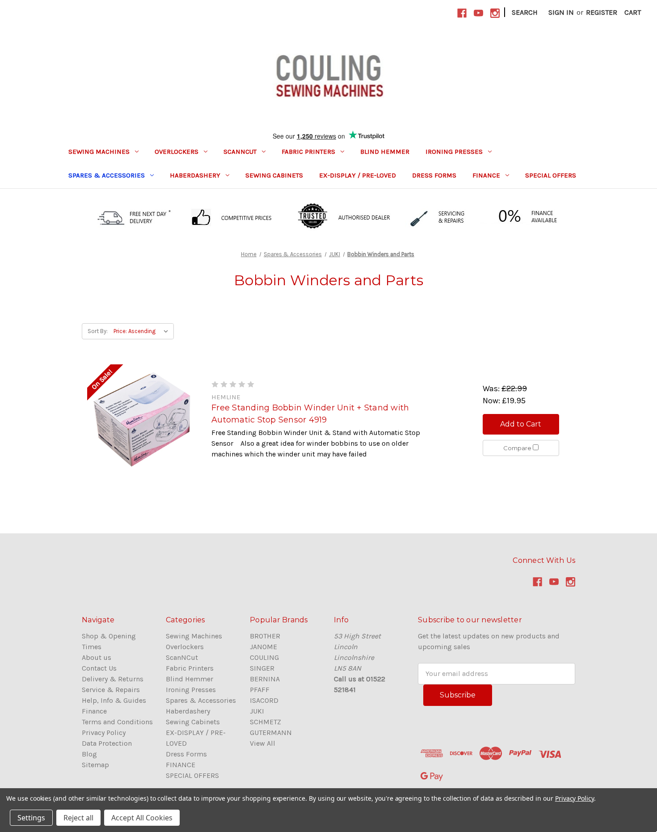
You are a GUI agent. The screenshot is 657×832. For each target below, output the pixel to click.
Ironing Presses (454, 152)
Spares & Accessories (106, 175)
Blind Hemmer (384, 152)
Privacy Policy (104, 732)
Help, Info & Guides (114, 700)
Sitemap (95, 764)
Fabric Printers (308, 152)
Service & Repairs (111, 689)
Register (601, 12)
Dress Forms (434, 175)
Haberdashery (195, 175)
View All (262, 743)
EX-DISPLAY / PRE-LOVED (357, 175)
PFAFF (260, 689)
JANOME (263, 646)
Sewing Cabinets (274, 175)
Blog (89, 754)
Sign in (561, 12)
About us (96, 657)
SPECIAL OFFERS (550, 175)
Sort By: (98, 331)
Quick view (142, 419)
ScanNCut (240, 152)
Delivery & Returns (112, 679)
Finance (94, 711)
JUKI (257, 711)
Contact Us (99, 668)
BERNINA (265, 679)
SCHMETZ (265, 722)
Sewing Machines (99, 152)
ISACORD (264, 700)
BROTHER (265, 636)
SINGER (262, 668)
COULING (264, 657)
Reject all (78, 818)
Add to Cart (520, 424)
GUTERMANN (271, 732)
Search (525, 12)
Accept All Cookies (142, 818)
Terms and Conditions (117, 722)
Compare (518, 448)
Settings (31, 818)
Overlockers (176, 152)
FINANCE (486, 175)
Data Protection (107, 743)
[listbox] (142, 331)
